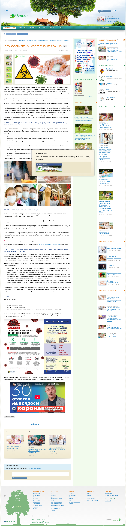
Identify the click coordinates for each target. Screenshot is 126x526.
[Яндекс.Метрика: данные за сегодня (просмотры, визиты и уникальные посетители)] (60, 520)
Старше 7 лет (36, 503)
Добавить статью (105, 10)
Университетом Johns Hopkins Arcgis (49, 244)
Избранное (118, 10)
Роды (34, 497)
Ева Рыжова (31, 447)
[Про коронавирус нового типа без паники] (42, 69)
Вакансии (17, 498)
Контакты (17, 500)
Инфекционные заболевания (26, 40)
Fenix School (109, 69)
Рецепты (52, 27)
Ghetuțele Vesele (110, 97)
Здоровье (53, 495)
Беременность (36, 495)
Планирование (36, 493)
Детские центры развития (107, 44)
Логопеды (89, 497)
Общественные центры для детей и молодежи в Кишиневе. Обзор (113, 20)
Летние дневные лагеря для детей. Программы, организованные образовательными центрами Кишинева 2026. (105, 207)
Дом (52, 493)
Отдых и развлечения (74, 502)
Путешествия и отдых (56, 503)
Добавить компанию (40, 515)
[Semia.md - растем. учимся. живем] (49, 171)
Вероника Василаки (12, 444)
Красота (53, 497)
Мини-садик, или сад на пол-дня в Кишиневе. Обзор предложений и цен (114, 50)
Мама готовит (108, 493)
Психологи (89, 493)
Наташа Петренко (111, 333)
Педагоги (89, 495)
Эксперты (42, 27)
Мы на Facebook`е (10, 521)
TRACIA (108, 89)
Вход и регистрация (18, 10)
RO (7, 10)
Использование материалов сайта (40, 522)
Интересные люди (55, 508)
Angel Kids (109, 83)
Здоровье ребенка (107, 244)
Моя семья (23, 27)
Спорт (52, 500)
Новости (78, 103)
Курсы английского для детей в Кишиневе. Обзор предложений (37, 450)
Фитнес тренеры (91, 498)
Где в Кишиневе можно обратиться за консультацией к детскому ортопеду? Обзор (114, 299)
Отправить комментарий (19, 477)
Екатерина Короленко (54, 445)
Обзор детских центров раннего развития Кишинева (113, 59)
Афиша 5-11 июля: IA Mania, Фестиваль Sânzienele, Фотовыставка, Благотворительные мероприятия (84, 119)
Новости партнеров (83, 79)
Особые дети (111, 265)
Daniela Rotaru (8, 50)
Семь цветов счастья (79, 95)
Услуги (60, 27)
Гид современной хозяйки (111, 495)
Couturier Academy (103, 145)
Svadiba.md (108, 501)
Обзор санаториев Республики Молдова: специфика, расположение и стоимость (114, 319)
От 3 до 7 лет (36, 502)
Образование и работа (56, 498)
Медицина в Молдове (62, 40)
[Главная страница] (5, 34)
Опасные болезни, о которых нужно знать (45, 40)
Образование (72, 495)
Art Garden (109, 76)
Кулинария (53, 510)
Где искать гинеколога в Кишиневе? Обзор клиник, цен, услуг (57, 449)
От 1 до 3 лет (36, 500)
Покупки (35, 508)
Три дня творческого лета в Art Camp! (84, 96)
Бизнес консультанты (92, 500)
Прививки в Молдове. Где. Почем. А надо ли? (114, 335)
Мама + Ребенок (9, 27)
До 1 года (35, 498)
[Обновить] (117, 39)
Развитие (35, 507)
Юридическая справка (56, 502)
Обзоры (32, 27)
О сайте (17, 495)
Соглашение (18, 493)
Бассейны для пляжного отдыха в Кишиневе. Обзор (105, 181)
